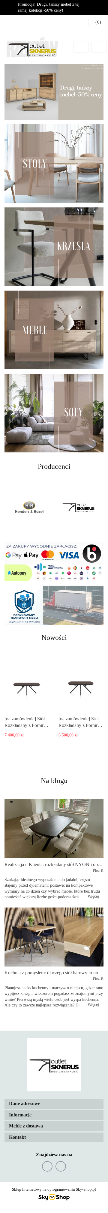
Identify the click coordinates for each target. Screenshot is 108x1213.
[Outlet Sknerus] (79, 507)
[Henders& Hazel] (29, 507)
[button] (54, 1104)
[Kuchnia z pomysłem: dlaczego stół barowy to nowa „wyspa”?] (54, 937)
